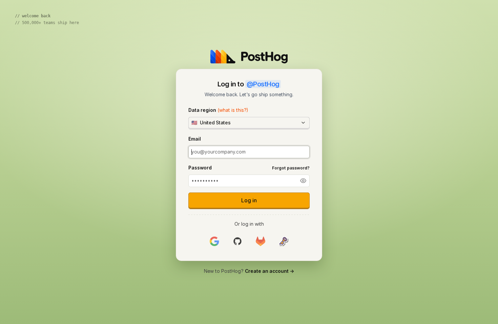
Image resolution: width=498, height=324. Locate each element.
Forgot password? (291, 167)
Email (194, 139)
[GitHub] (237, 241)
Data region (218, 110)
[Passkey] (283, 241)
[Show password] (303, 180)
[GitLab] (260, 241)
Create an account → (269, 271)
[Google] (214, 241)
